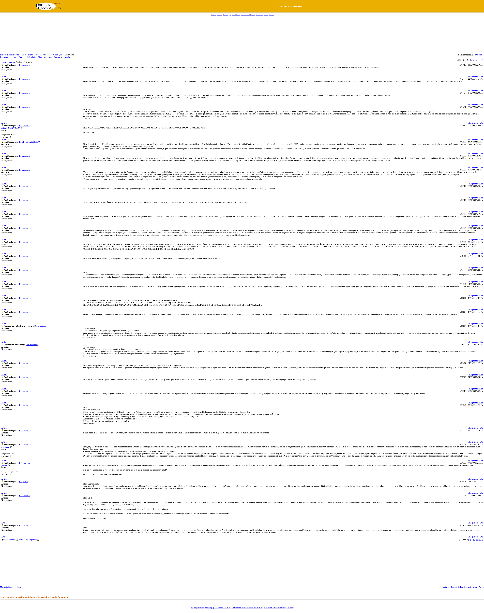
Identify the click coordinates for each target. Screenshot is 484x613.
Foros (30, 55)
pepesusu (5, 447)
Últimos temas (44, 57)
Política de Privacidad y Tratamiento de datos (247, 608)
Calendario (31, 57)
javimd (4, 465)
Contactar (446, 587)
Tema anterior (9, 539)
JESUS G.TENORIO (10, 128)
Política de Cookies (270, 608)
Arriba (4, 76)
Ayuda (67, 57)
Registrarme (5, 57)
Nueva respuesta (8, 62)
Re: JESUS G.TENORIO (29, 142)
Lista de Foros (17, 57)
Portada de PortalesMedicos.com (13, 55)
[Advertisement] (242, 35)
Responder (473, 76)
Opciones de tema (23, 62)
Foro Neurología (55, 55)
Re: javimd (23, 481)
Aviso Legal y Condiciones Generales (217, 608)
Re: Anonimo (24, 65)
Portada (193, 608)
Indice (20, 539)
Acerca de (200, 608)
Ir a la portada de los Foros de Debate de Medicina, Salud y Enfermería (35, 597)
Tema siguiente (31, 539)
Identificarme (478, 55)
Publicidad (282, 608)
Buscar (57, 57)
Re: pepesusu (24, 463)
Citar (481, 76)
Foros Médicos (41, 55)
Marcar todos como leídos (10, 587)
